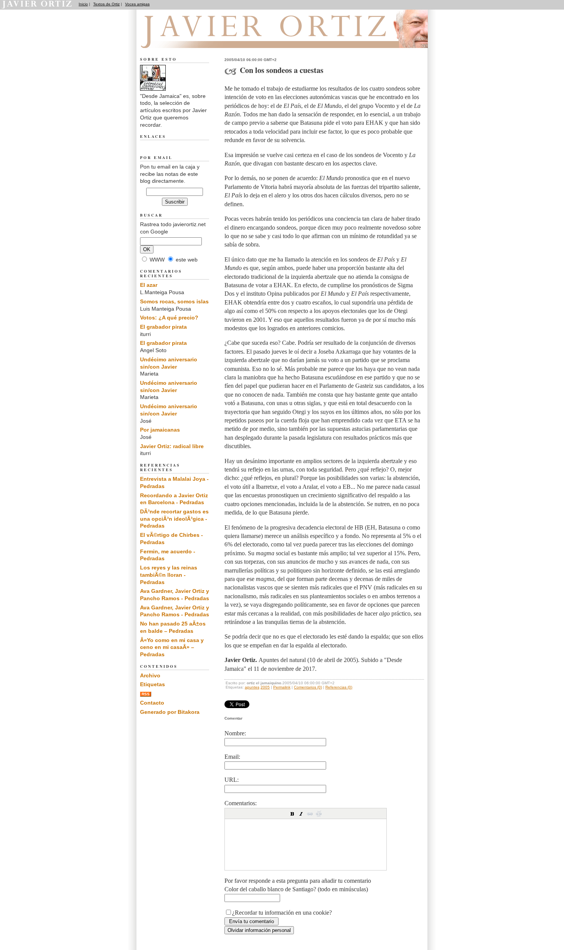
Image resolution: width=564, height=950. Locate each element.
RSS (146, 694)
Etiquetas (152, 684)
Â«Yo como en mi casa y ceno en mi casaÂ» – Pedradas (172, 647)
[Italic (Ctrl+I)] (301, 813)
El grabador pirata (163, 327)
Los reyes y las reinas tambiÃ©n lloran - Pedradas (168, 574)
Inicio (83, 4)
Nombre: (235, 733)
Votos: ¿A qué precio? (169, 317)
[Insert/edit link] (310, 813)
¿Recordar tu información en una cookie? (282, 912)
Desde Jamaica (182, 39)
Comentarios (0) (308, 687)
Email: (232, 756)
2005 (265, 687)
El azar (148, 285)
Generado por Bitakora (170, 712)
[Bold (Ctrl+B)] (292, 813)
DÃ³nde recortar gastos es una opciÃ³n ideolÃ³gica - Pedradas (174, 518)
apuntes (252, 687)
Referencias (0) (338, 687)
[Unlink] (319, 813)
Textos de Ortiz (106, 4)
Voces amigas (137, 4)
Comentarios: (240, 803)
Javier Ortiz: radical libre (172, 446)
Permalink (281, 687)
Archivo (150, 675)
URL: (231, 779)
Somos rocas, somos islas (174, 301)
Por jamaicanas (160, 430)
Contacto (152, 703)
